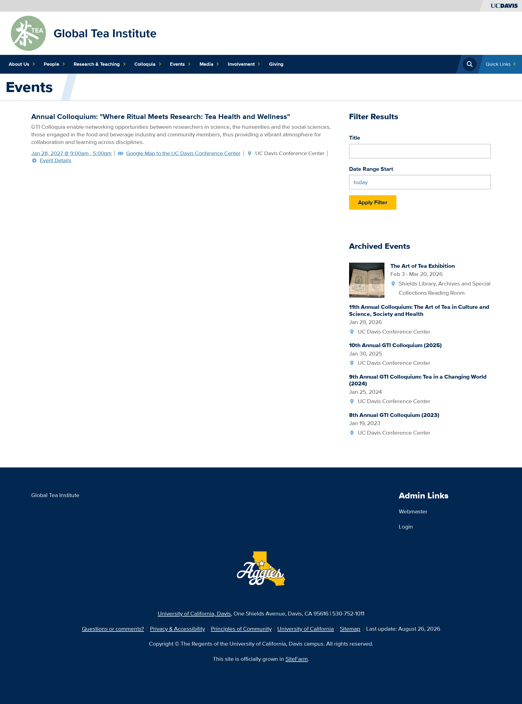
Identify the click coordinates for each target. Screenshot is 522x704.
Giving (276, 64)
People (51, 64)
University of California (305, 628)
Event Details (55, 160)
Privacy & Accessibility (177, 628)
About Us (19, 64)
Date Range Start (371, 169)
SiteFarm (296, 659)
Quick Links (498, 64)
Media (206, 64)
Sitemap (350, 628)
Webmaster (413, 511)
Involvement (241, 64)
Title (354, 137)
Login (406, 526)
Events (177, 64)
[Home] (28, 32)
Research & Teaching (97, 64)
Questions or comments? (113, 628)
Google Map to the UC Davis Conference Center (183, 153)
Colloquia (145, 64)
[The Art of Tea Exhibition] (366, 279)
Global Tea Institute (105, 33)
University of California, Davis (194, 613)
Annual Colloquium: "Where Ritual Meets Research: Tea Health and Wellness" (160, 116)
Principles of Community (241, 628)
